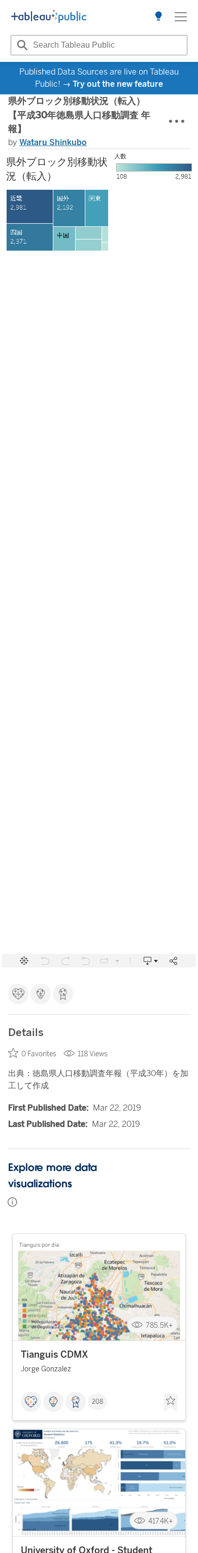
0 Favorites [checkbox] (38, 1054)
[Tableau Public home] (48, 16)
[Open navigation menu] (181, 16)
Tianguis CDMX (54, 1354)
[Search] (21, 45)
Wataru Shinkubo (53, 142)
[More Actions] (177, 122)
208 (97, 1401)
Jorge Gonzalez (46, 1369)
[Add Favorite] (170, 1403)
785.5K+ (159, 1325)
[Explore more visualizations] (158, 17)
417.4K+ (160, 1520)
